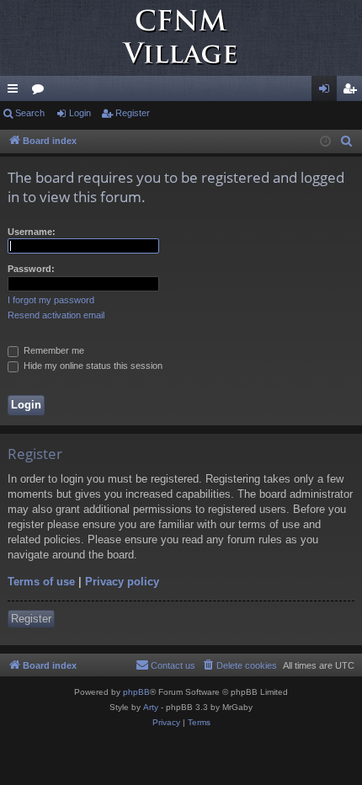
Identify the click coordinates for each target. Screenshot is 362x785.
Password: (31, 269)
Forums (41, 92)
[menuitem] (346, 141)
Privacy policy (122, 581)
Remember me (52, 350)
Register (132, 113)
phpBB (136, 692)
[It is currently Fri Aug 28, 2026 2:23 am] (325, 142)
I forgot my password (51, 300)
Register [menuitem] (352, 92)
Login (80, 113)
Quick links (16, 92)
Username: (32, 232)
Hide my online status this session (91, 365)
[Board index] (181, 38)
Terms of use (41, 581)
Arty (150, 707)
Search (30, 113)
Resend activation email (56, 315)
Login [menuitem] (327, 92)
